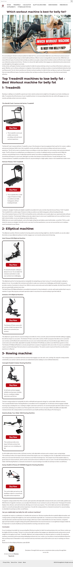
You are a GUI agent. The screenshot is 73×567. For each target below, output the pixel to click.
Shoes (9, 5)
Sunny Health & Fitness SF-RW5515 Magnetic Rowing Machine (23, 465)
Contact (20, 562)
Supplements (11, 7)
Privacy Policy (6, 562)
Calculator (27, 5)
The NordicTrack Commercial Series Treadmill (18, 103)
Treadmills (16, 5)
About (24, 562)
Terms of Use (14, 562)
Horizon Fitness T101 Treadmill (12, 162)
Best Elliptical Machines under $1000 (20, 542)
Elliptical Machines (39, 5)
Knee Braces (64, 5)
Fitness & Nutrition (24, 7)
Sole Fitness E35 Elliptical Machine (13, 238)
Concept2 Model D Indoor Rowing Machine (16, 363)
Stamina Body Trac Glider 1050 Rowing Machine (18, 413)
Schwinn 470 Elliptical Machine (12, 294)
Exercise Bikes (52, 5)
